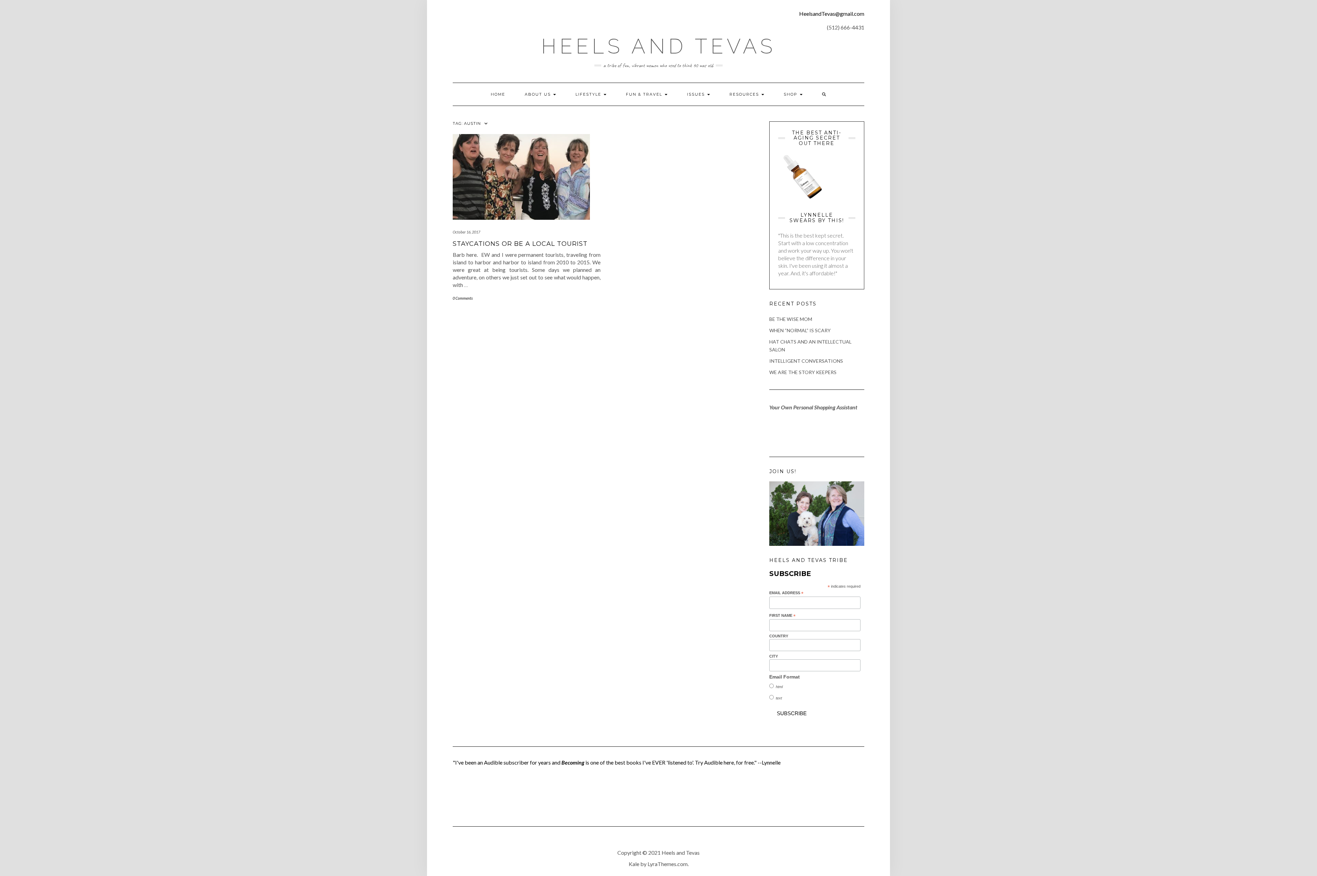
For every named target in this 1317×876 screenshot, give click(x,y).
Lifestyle (589, 94)
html (779, 687)
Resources (745, 94)
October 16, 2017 (466, 232)
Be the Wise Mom (790, 319)
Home (498, 94)
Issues (697, 94)
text (779, 698)
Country (778, 636)
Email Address (786, 593)
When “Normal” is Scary (800, 330)
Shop (791, 94)
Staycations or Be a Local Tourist (520, 244)
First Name (782, 615)
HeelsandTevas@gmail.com (831, 13)
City (773, 656)
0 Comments (463, 298)
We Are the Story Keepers (803, 372)
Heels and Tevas (658, 46)
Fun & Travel (645, 94)
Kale (634, 864)
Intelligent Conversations (806, 361)
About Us (539, 94)
